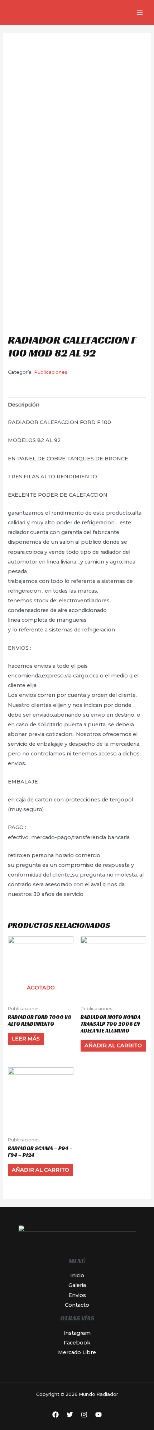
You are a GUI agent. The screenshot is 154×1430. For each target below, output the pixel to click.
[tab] (77, 405)
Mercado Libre (77, 1352)
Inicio (77, 1275)
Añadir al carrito (113, 1045)
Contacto (77, 1305)
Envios (77, 1295)
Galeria (77, 1285)
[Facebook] (55, 1414)
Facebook (77, 1342)
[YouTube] (98, 1414)
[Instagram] (84, 1414)
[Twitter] (70, 1414)
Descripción (23, 404)
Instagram (77, 1333)
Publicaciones (50, 372)
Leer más (26, 1038)
